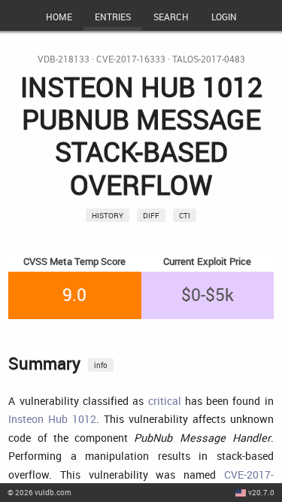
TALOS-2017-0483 (208, 59)
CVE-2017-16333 (130, 59)
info (101, 365)
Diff (151, 215)
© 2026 (39, 492)
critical (164, 401)
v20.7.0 (261, 492)
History (107, 215)
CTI (184, 215)
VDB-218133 (63, 59)
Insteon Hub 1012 (52, 419)
